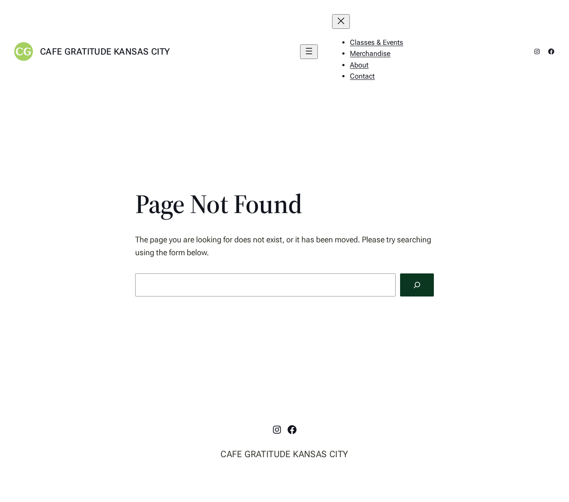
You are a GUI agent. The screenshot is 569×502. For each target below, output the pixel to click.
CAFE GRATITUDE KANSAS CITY (105, 51)
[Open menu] (309, 51)
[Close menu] (341, 21)
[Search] (417, 284)
